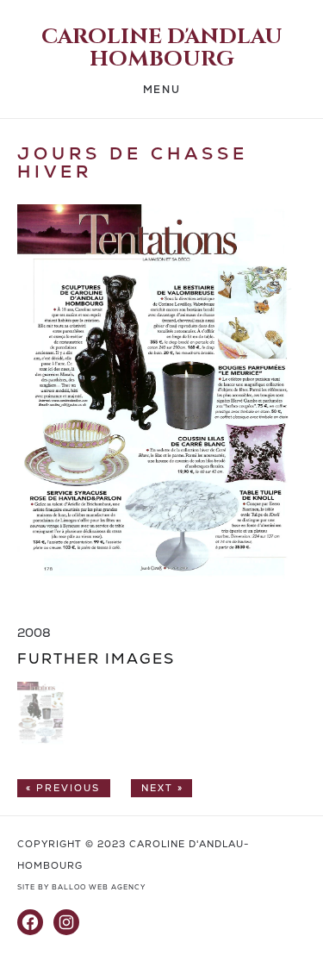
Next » (162, 788)
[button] (41, 742)
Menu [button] (161, 90)
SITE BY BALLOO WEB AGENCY (81, 887)
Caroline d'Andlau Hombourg (162, 48)
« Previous (63, 788)
